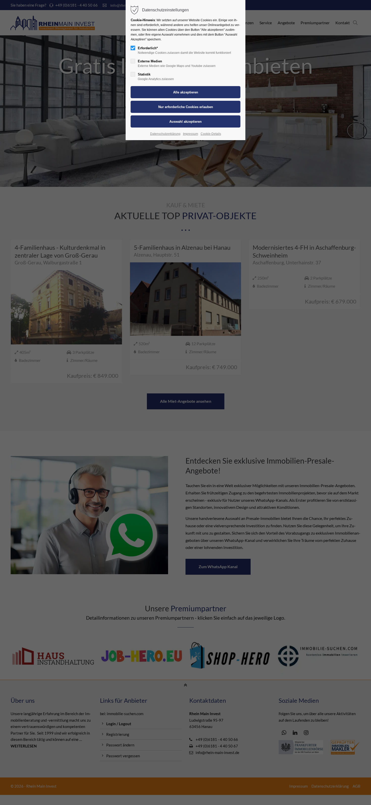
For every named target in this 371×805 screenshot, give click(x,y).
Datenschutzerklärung (165, 134)
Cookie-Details (211, 134)
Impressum (190, 134)
